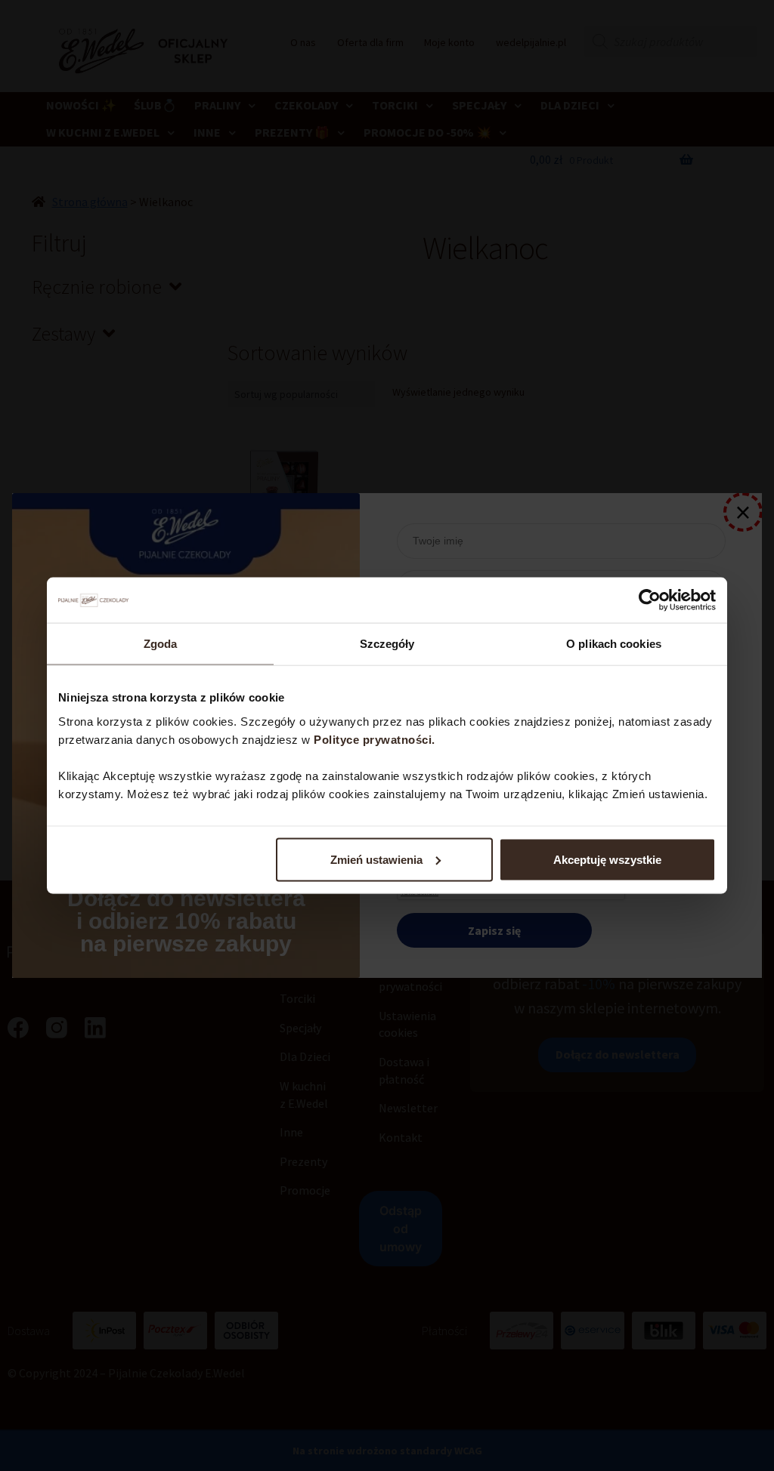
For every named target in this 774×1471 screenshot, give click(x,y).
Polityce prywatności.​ (376, 738)
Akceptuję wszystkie (607, 859)
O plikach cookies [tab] (613, 643)
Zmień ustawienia (376, 859)
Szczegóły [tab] (387, 643)
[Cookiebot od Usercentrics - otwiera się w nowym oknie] (650, 600)
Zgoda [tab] (161, 643)
